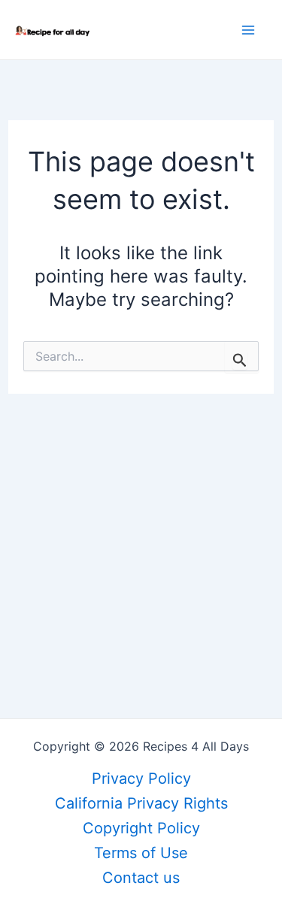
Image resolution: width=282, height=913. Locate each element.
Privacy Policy (141, 778)
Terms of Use (141, 853)
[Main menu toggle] (248, 30)
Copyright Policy (141, 828)
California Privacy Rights (141, 803)
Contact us (141, 878)
